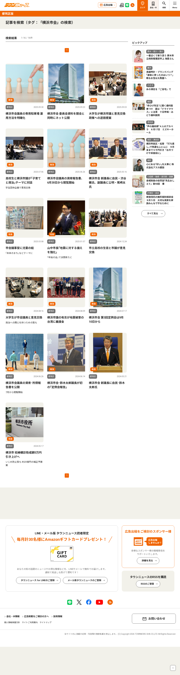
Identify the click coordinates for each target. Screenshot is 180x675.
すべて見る (152, 213)
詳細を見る (147, 560)
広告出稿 (108, 5)
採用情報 (57, 616)
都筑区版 (7, 13)
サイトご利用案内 (30, 622)
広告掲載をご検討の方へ (36, 616)
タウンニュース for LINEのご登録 (38, 580)
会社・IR (153, 8)
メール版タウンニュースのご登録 (84, 580)
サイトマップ (45, 622)
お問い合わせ (156, 618)
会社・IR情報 (13, 616)
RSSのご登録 (147, 584)
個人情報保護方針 (12, 622)
